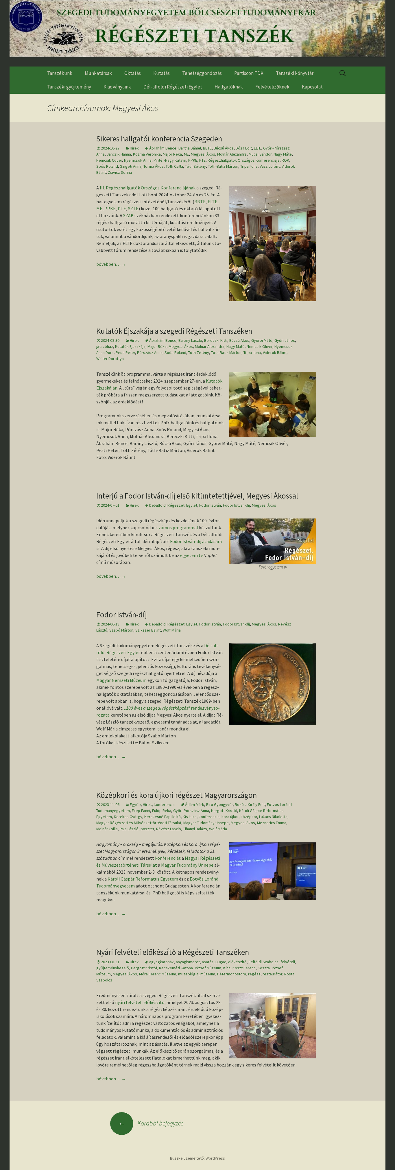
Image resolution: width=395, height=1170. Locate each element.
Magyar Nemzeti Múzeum (121, 680)
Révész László (168, 828)
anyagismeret (188, 961)
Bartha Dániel (189, 148)
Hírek (134, 148)
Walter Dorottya (110, 358)
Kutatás (161, 73)
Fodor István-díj (236, 505)
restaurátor (272, 974)
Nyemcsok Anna (138, 160)
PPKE (192, 160)
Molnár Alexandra (232, 154)
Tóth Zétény (195, 166)
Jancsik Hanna (119, 154)
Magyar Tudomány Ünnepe (206, 822)
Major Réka (172, 154)
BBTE (207, 148)
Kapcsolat (312, 87)
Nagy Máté (283, 154)
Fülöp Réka (161, 810)
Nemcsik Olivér (109, 160)
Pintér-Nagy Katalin (170, 160)
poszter (147, 828)
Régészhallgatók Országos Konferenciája (244, 160)
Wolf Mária (172, 630)
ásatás (207, 961)
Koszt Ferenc (244, 967)
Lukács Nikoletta (273, 816)
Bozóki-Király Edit (250, 804)
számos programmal (177, 527)
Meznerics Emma (271, 822)
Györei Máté (261, 340)
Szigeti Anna (130, 166)
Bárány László (190, 340)
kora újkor (230, 816)
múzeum (207, 974)
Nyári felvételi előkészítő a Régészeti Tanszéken (172, 952)
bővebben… (111, 264)
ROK (285, 160)
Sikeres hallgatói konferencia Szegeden (159, 138)
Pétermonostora (231, 974)
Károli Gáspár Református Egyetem (143, 879)
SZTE (133, 208)
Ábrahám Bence (162, 148)
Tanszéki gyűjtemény (69, 87)
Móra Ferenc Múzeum (157, 974)
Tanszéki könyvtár (294, 73)
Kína (226, 967)
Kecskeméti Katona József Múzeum (190, 967)
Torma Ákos (153, 166)
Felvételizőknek (272, 87)
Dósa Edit (244, 148)
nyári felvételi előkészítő (140, 1002)
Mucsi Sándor (260, 154)
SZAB (128, 215)
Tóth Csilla (174, 166)
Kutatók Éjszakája (130, 346)
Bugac (220, 961)
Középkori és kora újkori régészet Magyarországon (176, 795)
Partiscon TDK (248, 73)
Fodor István (210, 505)
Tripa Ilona (249, 166)
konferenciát (168, 858)
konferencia (164, 804)
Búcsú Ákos (224, 148)
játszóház (104, 346)
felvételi (287, 961)
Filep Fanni (141, 810)
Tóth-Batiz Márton (223, 166)
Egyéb (135, 804)
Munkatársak (98, 73)
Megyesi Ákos (203, 154)
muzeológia (188, 974)
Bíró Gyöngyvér (219, 804)
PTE (202, 160)
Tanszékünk (59, 73)
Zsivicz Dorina (120, 172)
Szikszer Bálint (148, 630)
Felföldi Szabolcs (263, 961)
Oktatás (132, 73)
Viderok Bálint (275, 352)
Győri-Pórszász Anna (191, 810)
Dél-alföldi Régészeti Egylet (172, 87)
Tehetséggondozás (202, 73)
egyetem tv (191, 555)
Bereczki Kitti (215, 340)
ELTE (257, 148)
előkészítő (237, 961)
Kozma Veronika (147, 154)
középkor (249, 816)
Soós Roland (107, 166)
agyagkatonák (161, 961)
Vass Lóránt (270, 166)
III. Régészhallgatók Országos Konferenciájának (147, 188)
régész (254, 974)
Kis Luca (190, 816)
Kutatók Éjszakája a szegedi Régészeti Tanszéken (174, 331)
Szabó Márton (121, 630)
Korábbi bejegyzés (151, 1123)
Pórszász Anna (150, 352)
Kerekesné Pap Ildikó (162, 816)
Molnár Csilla (107, 828)
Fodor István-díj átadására (196, 541)
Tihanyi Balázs (195, 828)
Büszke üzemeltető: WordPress (197, 1158)
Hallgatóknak (229, 87)
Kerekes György (128, 816)
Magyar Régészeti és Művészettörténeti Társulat (138, 822)
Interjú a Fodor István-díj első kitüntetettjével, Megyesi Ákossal (197, 496)
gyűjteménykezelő (112, 967)
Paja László (129, 828)
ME (186, 154)
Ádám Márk (194, 804)
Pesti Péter (125, 352)
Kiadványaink (117, 87)
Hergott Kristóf (224, 810)
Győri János (284, 340)
